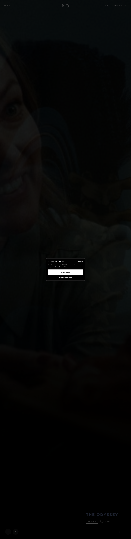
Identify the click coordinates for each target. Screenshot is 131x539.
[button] (8, 6)
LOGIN (120, 5)
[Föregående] (8, 532)
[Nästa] (16, 532)
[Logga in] (112, 6)
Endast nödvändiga (65, 277)
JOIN (115, 5)
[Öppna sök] (126, 6)
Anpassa (80, 261)
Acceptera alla (65, 272)
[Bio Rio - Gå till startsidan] (65, 6)
